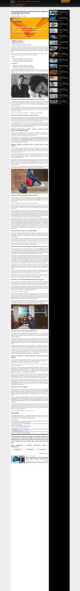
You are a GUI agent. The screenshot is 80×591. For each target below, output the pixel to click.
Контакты (33, 1)
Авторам (38, 1)
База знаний (28, 1)
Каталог (23, 1)
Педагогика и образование (20, 4)
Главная (19, 1)
